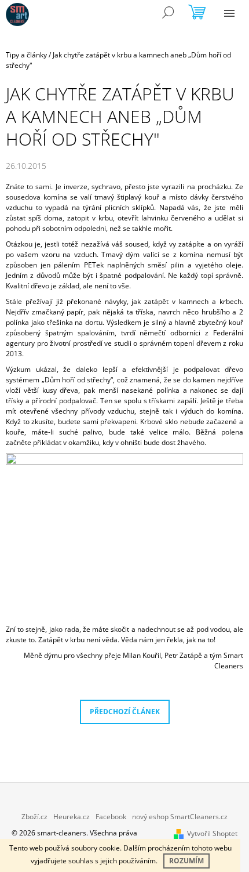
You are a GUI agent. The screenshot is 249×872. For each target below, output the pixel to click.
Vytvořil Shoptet (212, 833)
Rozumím (186, 861)
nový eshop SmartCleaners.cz (180, 817)
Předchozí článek (125, 712)
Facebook (111, 817)
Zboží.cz (34, 817)
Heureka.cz (71, 817)
